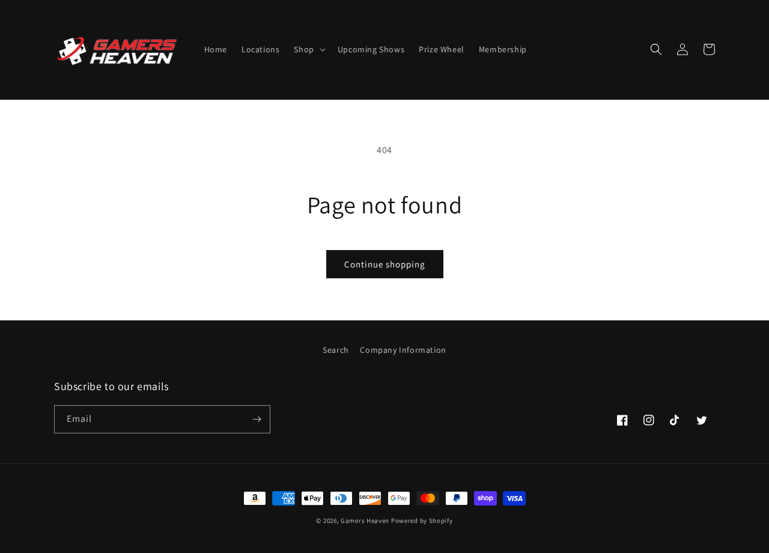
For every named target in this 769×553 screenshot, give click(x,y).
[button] (308, 49)
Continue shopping (384, 264)
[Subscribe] (256, 419)
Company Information (403, 349)
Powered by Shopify (422, 520)
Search (336, 349)
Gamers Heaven (366, 520)
